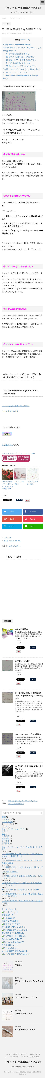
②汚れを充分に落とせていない (20, 57)
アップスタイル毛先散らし (13, 933)
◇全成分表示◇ (21, 629)
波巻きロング (7, 915)
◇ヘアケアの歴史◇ (10, 872)
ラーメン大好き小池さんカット (15, 951)
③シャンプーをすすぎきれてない (21, 60)
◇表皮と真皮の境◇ (23, 1013)
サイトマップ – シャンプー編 (30, 1056)
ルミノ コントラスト (19, 483)
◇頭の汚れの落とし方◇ (32, 483)
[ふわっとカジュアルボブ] (13, 942)
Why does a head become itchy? (17, 44)
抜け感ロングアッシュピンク (14, 927)
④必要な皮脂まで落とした (18, 63)
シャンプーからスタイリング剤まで (22, 1066)
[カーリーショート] (10, 912)
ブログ (4, 826)
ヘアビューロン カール (25, 1030)
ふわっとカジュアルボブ (12, 939)
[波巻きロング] (8, 918)
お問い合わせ (14, 1056)
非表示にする (24, 40)
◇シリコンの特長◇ (16, 804)
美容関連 (5, 843)
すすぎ (6, 540)
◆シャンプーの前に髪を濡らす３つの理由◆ (20, 889)
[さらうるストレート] (11, 948)
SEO (4, 817)
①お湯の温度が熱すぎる (17, 54)
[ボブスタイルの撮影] (11, 924)
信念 (3, 831)
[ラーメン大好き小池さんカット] (15, 954)
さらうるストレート (10, 945)
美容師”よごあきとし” (20, 1054)
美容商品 (5, 839)
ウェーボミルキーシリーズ (26, 997)
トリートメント (8, 824)
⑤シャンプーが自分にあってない (21, 66)
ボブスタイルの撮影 (10, 921)
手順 (3, 834)
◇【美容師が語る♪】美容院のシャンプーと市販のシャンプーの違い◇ (29, 695)
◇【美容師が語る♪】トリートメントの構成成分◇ (22, 867)
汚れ (19, 540)
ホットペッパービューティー (14, 829)
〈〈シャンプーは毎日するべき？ (15, 406)
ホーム (8, 1054)
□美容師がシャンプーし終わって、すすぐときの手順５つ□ (7, 485)
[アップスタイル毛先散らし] (14, 936)
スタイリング (7, 822)
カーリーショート (9, 909)
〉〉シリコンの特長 (10, 411)
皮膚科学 (5, 836)
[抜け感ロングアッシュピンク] (15, 930)
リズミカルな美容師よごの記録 (22, 8)
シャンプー (7, 537)
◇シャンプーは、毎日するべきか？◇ (23, 801)
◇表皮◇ (18, 965)
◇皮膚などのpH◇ (22, 661)
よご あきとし (7, 445)
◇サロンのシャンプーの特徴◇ (28, 734)
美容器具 (5, 841)
